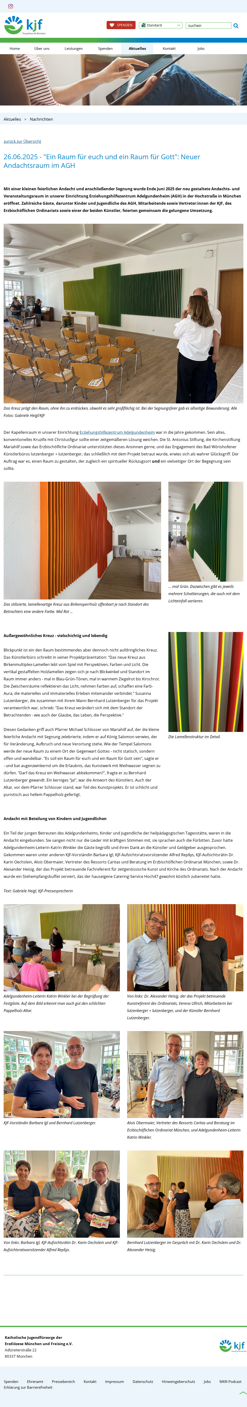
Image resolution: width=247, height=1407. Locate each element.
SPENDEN (123, 25)
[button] (160, 25)
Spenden (105, 48)
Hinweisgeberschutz (178, 1381)
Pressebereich (63, 1381)
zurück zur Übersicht (22, 141)
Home (15, 48)
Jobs (201, 48)
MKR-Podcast (230, 1381)
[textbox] (208, 25)
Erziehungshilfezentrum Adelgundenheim (117, 432)
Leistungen (74, 48)
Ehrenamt (35, 1381)
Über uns (41, 48)
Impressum (114, 1381)
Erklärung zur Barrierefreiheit (28, 1387)
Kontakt (169, 48)
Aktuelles (137, 48)
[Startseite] (25, 25)
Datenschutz (143, 1381)
